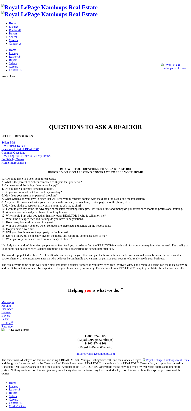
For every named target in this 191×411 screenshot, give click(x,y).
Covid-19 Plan (17, 406)
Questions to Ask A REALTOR (20, 149)
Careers (13, 40)
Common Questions (13, 152)
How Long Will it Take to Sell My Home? (26, 156)
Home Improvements (13, 162)
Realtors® (15, 30)
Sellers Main (8, 142)
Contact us (15, 43)
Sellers (13, 36)
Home (12, 23)
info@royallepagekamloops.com (95, 353)
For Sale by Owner (12, 159)
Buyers (13, 33)
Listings (13, 26)
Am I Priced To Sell (13, 145)
